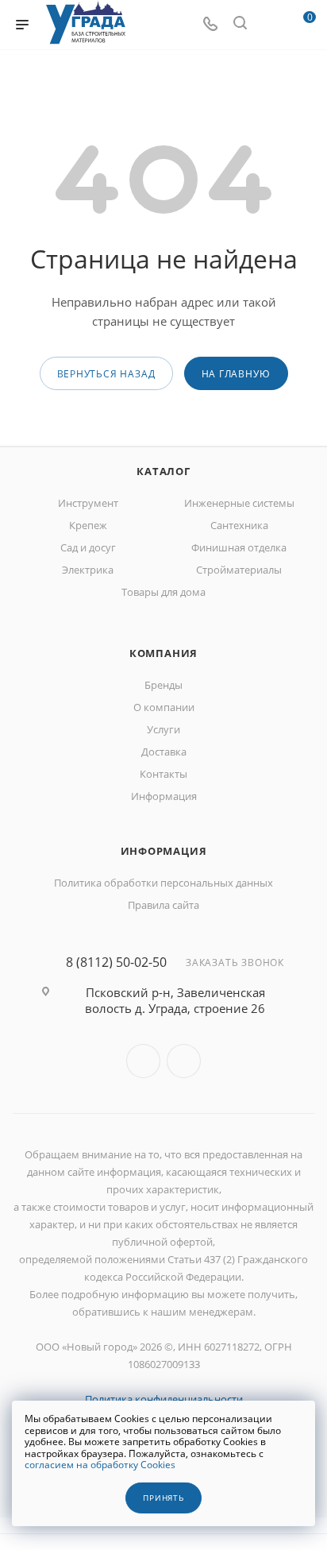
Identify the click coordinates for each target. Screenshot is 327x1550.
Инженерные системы (239, 503)
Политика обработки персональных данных (163, 882)
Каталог (163, 471)
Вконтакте (143, 1061)
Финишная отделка (239, 547)
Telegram (184, 1061)
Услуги (163, 729)
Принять (163, 1498)
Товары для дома (163, 592)
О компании (163, 707)
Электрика (87, 569)
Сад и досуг (88, 547)
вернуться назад (106, 374)
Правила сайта (163, 905)
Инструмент (88, 503)
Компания (163, 653)
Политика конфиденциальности (164, 1399)
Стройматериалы (239, 569)
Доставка (164, 751)
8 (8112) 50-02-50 (116, 962)
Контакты (163, 774)
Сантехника (239, 525)
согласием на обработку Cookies (100, 1464)
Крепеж (88, 525)
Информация (164, 796)
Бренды (163, 685)
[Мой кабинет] (270, 25)
